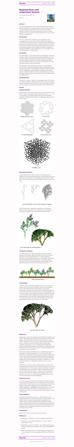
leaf (20, 293)
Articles (44, 3)
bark (24, 293)
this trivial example (35, 390)
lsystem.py (33, 381)
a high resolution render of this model (39, 299)
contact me (42, 441)
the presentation (33, 413)
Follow (53, 3)
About (48, 3)
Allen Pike (22, 3)
